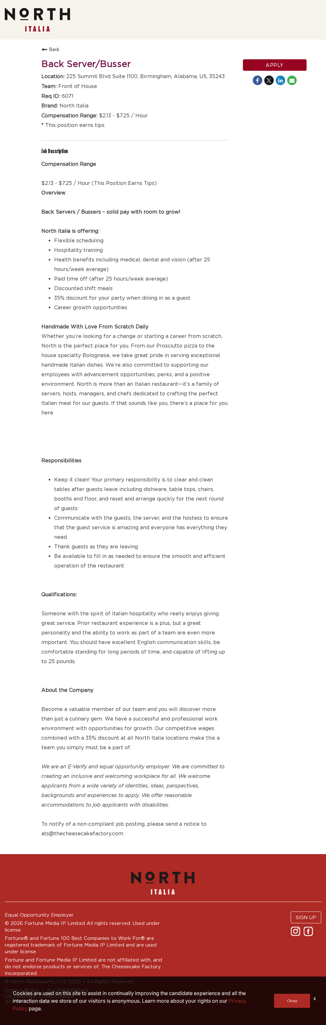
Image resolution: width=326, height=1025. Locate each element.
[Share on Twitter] (269, 80)
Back (54, 49)
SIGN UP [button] (306, 917)
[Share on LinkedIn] (280, 80)
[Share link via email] (292, 80)
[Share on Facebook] (257, 80)
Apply (275, 65)
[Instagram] (296, 933)
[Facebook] (309, 933)
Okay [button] (292, 1001)
